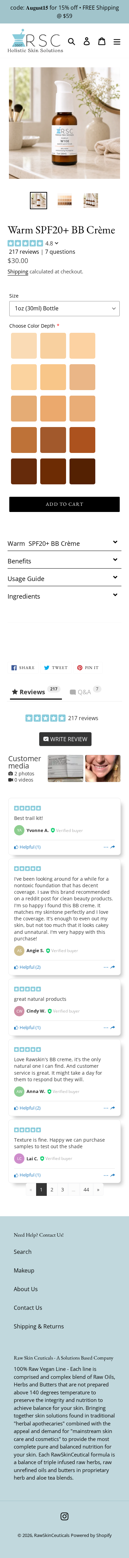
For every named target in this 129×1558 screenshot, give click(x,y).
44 (86, 1189)
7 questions (60, 251)
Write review (68, 739)
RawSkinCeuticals (51, 1535)
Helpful (26, 847)
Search (23, 1252)
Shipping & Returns (39, 1326)
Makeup (24, 1270)
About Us (26, 1289)
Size (14, 295)
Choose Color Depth (32, 325)
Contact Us (28, 1308)
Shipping (18, 271)
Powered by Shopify (91, 1535)
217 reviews (24, 251)
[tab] (64, 542)
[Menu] (117, 40)
